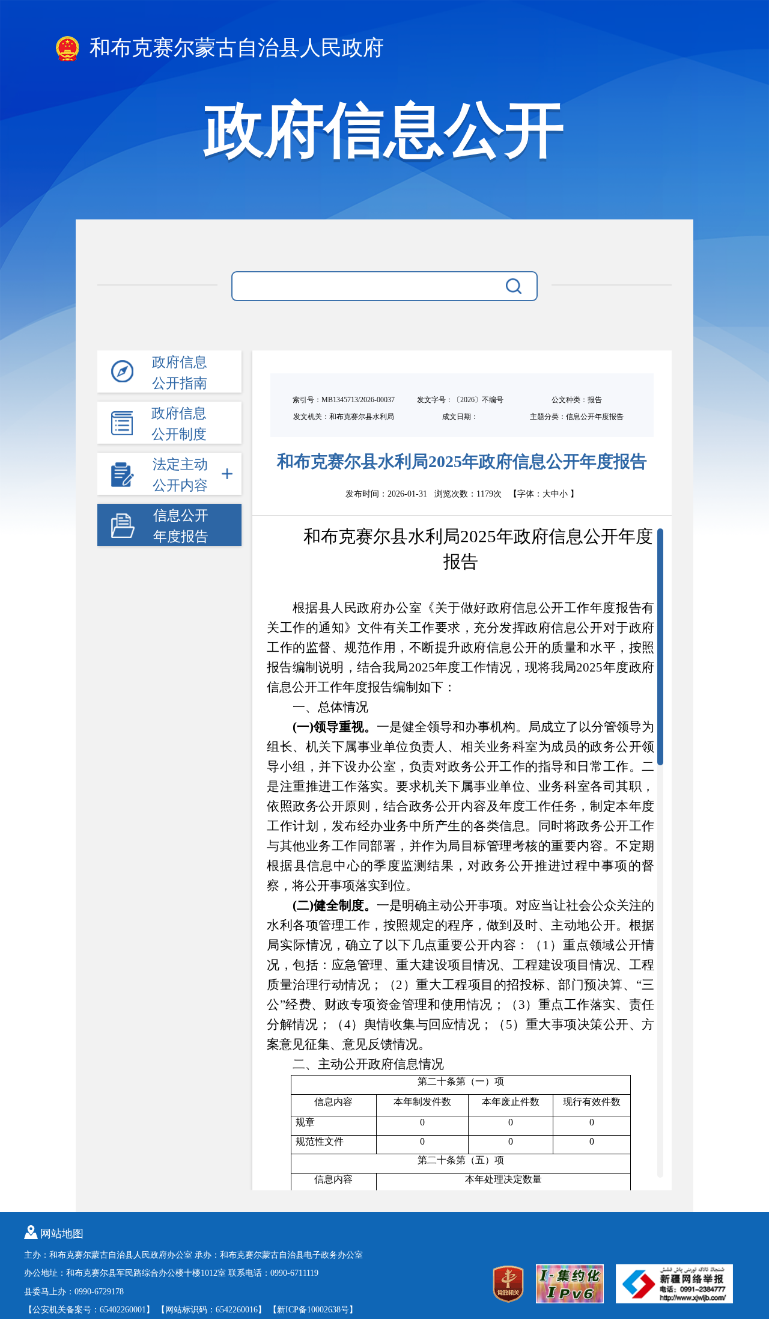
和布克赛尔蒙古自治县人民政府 (234, 48)
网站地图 (62, 1234)
